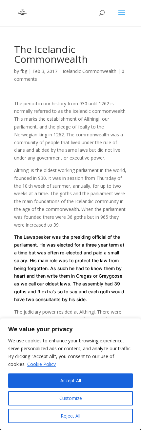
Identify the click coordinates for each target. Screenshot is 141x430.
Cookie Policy (41, 364)
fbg (23, 71)
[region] (70, 374)
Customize (70, 398)
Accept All (70, 380)
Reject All (70, 416)
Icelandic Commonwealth (89, 71)
